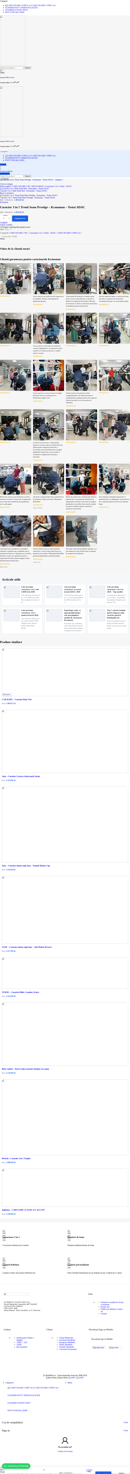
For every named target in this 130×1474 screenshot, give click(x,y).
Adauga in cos (20, 218)
